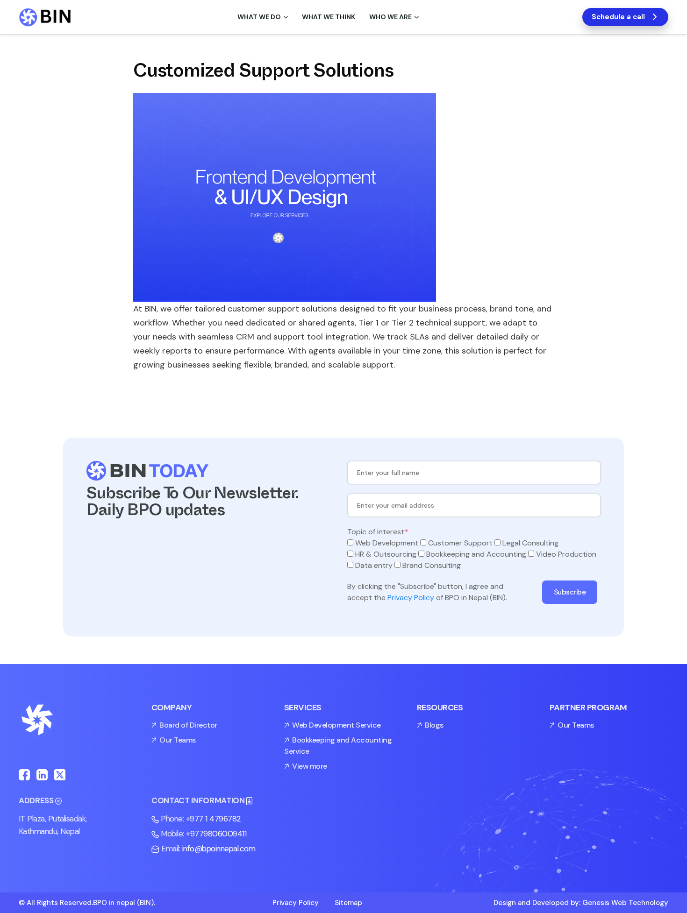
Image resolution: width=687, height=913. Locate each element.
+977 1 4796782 (213, 819)
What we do (259, 17)
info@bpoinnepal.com (218, 848)
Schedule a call (618, 16)
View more (309, 766)
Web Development (386, 543)
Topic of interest (377, 532)
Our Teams (177, 740)
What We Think (328, 17)
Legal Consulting (530, 543)
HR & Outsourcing (385, 554)
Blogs (434, 725)
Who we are (390, 17)
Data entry (374, 565)
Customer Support (460, 543)
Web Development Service (336, 725)
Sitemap (348, 902)
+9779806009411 (216, 833)
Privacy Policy (410, 597)
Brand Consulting (431, 565)
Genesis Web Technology (625, 902)
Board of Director (188, 725)
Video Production (566, 554)
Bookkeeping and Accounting (476, 554)
